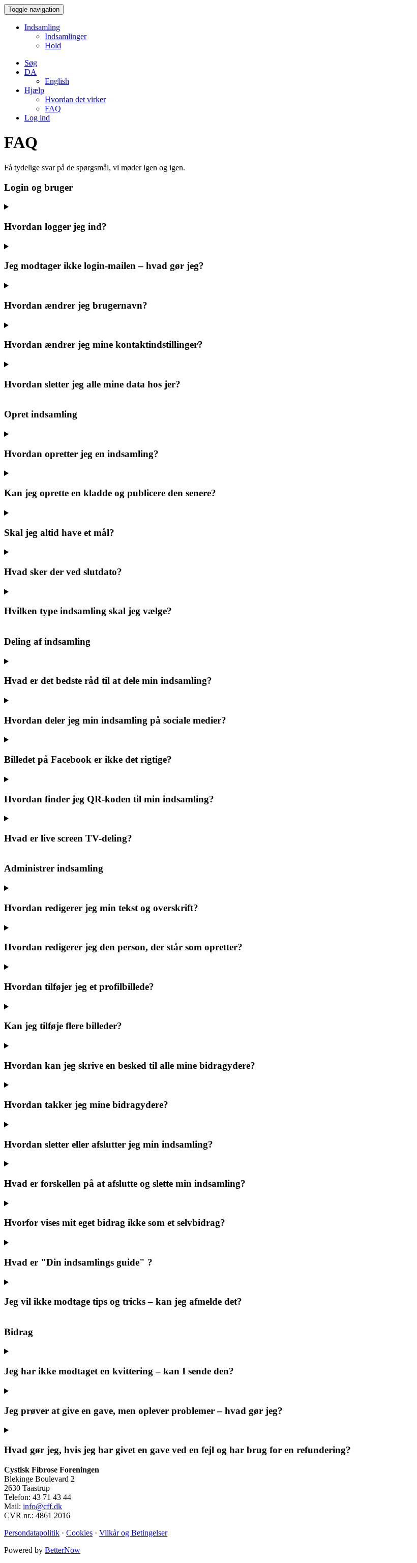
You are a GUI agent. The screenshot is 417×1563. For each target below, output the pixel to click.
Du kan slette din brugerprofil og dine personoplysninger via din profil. (117, 389)
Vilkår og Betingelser (133, 1532)
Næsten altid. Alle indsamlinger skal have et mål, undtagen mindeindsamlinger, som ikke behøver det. (166, 537)
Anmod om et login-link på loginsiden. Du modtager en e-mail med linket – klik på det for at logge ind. (169, 231)
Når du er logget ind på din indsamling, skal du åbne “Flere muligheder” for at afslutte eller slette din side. (173, 1149)
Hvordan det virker (75, 99)
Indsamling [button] (42, 27)
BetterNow (62, 1550)
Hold (53, 45)
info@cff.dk (42, 1506)
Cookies (79, 1532)
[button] (30, 72)
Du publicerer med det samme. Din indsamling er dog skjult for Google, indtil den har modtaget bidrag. (169, 498)
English (57, 81)
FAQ (53, 108)
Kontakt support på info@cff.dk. (177, 1455)
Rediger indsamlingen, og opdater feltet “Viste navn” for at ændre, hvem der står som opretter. (154, 952)
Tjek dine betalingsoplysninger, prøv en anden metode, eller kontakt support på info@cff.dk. (152, 1415)
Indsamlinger (65, 36)
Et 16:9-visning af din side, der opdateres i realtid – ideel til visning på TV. (123, 843)
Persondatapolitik (31, 1532)
